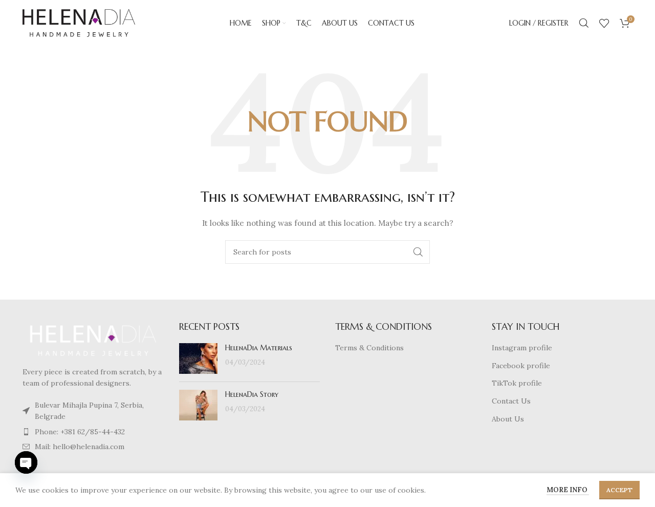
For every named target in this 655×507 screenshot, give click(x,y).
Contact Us (511, 401)
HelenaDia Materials (258, 347)
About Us (508, 419)
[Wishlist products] (604, 23)
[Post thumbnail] (198, 358)
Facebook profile (521, 365)
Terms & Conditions (369, 347)
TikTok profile (517, 383)
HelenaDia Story (251, 394)
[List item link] (93, 410)
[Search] (584, 23)
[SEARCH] (418, 252)
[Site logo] (79, 22)
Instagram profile (522, 347)
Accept (619, 490)
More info (568, 489)
